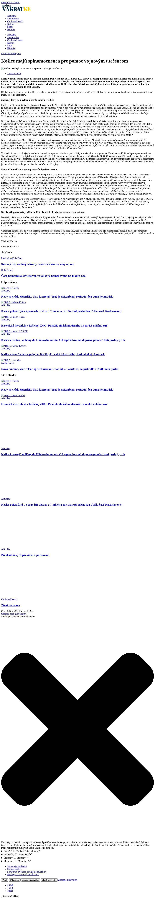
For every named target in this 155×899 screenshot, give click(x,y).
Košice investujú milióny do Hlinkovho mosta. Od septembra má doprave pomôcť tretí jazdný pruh (63, 340)
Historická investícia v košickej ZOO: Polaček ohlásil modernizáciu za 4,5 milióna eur (54, 325)
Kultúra (11, 24)
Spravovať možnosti (17, 866)
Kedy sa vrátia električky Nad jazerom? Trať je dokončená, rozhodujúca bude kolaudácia (57, 296)
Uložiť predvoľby (49, 880)
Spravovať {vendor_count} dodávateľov (26, 871)
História (11, 29)
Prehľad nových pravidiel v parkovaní (25, 555)
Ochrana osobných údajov (13, 614)
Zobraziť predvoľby (30, 880)
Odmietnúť (14, 880)
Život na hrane (10, 605)
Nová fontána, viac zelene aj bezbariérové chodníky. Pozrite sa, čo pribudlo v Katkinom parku (60, 369)
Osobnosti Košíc (15, 21)
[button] (77, 729)
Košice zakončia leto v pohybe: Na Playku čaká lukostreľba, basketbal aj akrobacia (53, 354)
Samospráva (13, 18)
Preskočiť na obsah (10, 2)
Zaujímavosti (7, 363)
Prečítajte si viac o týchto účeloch (23, 874)
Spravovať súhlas (10, 896)
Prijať (4, 880)
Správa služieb (14, 869)
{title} (10, 885)
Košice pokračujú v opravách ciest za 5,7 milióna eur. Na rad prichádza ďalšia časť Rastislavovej (61, 311)
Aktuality (11, 16)
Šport (9, 26)
